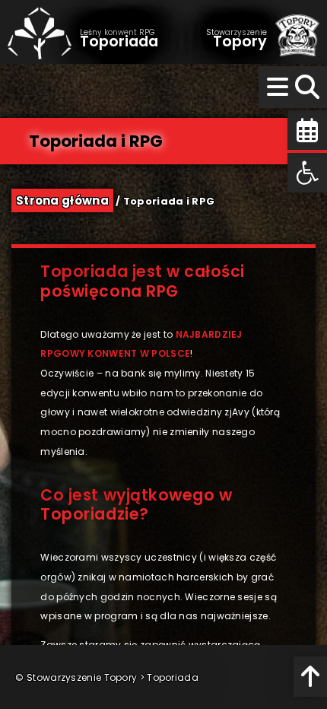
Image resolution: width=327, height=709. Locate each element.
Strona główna (62, 200)
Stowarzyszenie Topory (82, 677)
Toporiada (172, 677)
